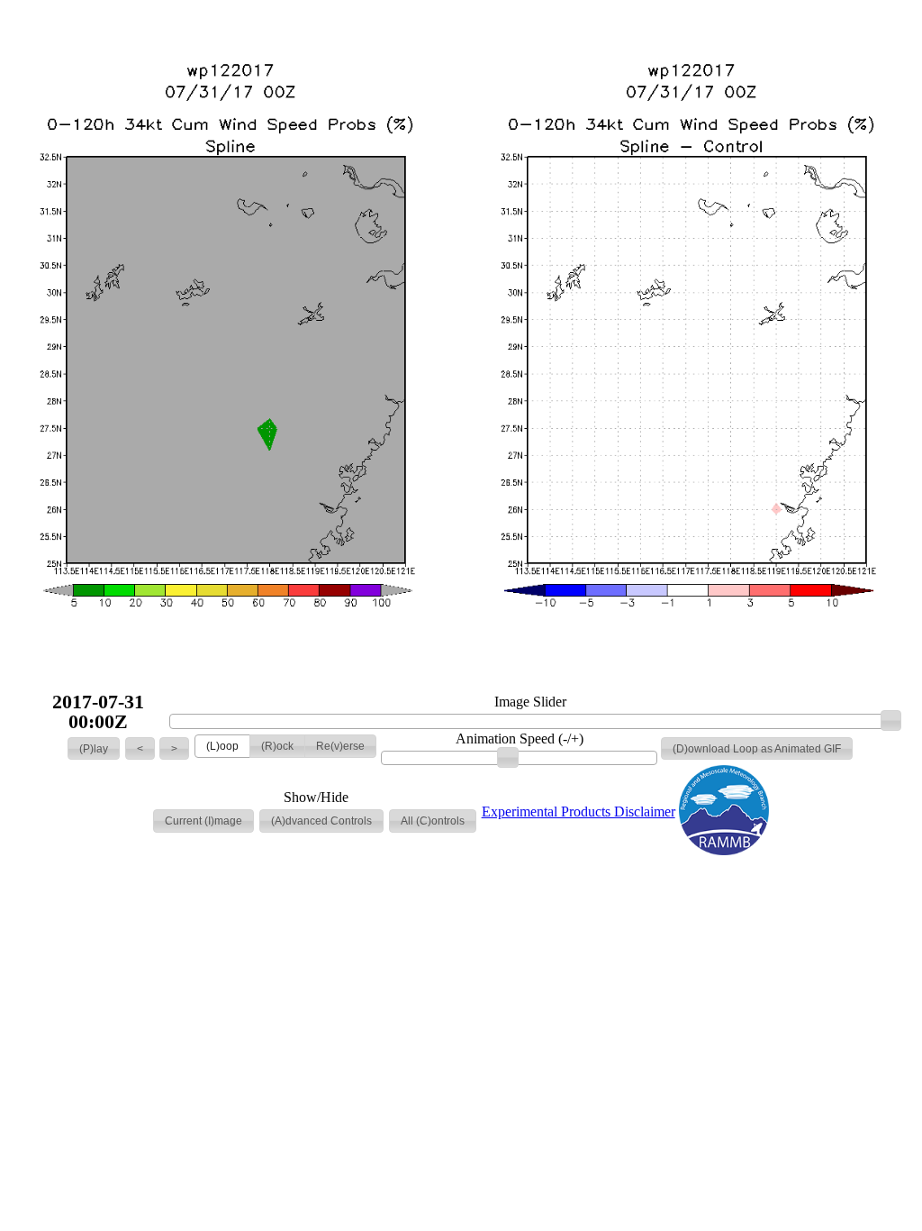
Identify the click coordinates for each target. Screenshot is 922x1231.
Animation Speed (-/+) (519, 739)
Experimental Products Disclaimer (578, 811)
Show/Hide (316, 797)
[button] (94, 749)
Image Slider (530, 702)
